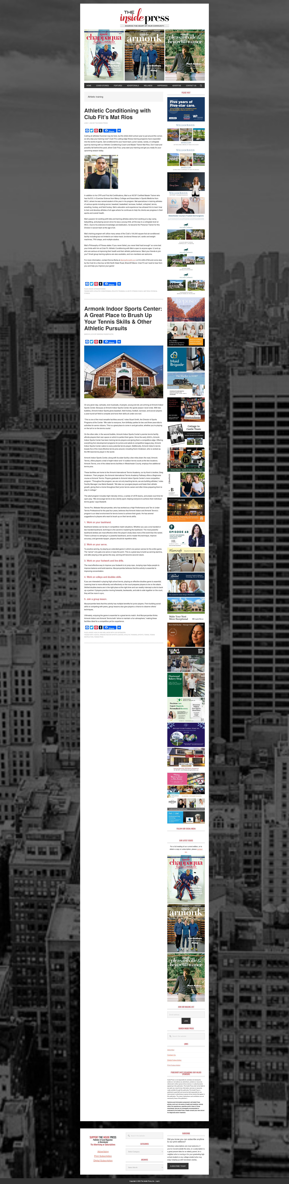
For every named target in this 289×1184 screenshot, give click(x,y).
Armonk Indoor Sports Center (111, 635)
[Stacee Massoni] (186, 396)
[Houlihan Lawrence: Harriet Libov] (186, 546)
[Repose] (186, 321)
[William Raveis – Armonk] (186, 146)
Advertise (170, 1050)
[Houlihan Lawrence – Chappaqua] (186, 246)
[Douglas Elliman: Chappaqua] (186, 621)
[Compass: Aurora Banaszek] (186, 496)
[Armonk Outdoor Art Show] (186, 671)
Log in (158, 1181)
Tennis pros (98, 637)
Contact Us (171, 1055)
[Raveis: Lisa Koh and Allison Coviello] (186, 446)
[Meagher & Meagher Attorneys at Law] (186, 421)
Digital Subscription (174, 1060)
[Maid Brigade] (186, 371)
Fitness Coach (137, 291)
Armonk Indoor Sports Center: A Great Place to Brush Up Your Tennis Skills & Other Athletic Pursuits (123, 318)
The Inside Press (144, 44)
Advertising (103, 1151)
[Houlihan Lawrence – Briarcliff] (186, 296)
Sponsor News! (100, 289)
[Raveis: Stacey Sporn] (186, 196)
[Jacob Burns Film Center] (186, 521)
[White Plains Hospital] (186, 121)
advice (96, 635)
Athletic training (118, 291)
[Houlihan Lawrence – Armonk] (186, 271)
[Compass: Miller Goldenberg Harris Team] (186, 346)
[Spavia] (186, 646)
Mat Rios (147, 291)
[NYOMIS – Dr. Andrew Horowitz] (186, 221)
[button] (201, 85)
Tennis (146, 635)
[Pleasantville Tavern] (186, 471)
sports (140, 635)
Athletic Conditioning (102, 291)
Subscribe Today (178, 1166)
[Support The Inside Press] (103, 1149)
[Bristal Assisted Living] (186, 596)
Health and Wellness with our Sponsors (110, 632)
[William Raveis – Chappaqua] (186, 171)
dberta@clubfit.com (128, 260)
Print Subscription (173, 1065)
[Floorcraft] (186, 571)
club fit (128, 291)
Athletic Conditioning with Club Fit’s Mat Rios (117, 113)
